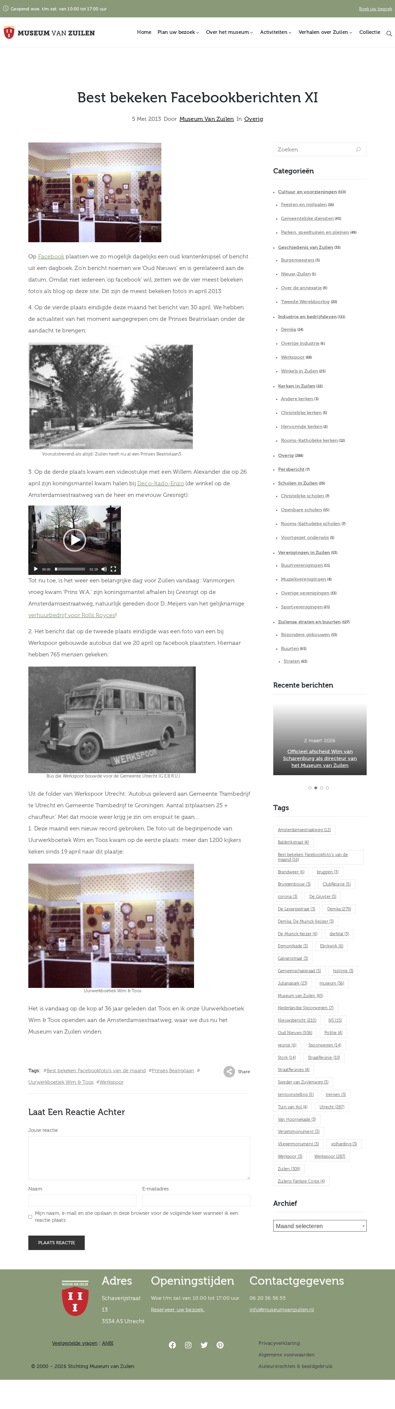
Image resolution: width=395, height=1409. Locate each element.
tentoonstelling (296, 1095)
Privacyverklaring (279, 1343)
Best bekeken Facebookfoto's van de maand (96, 1070)
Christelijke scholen (302, 496)
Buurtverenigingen (302, 565)
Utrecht (332, 1107)
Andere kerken (297, 398)
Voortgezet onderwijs (305, 537)
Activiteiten (273, 32)
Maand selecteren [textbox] (299, 1226)
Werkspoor (111, 1082)
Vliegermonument (298, 1144)
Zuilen (289, 1169)
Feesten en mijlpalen (304, 204)
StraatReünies (293, 1070)
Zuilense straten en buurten (309, 622)
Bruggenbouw (294, 884)
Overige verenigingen (305, 593)
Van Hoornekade (297, 1119)
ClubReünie (337, 884)
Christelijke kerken (301, 412)
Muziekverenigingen (303, 579)
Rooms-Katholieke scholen (311, 523)
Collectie (369, 32)
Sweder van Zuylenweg (303, 1082)
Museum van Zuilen (207, 119)
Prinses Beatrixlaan (173, 1070)
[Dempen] (104, 569)
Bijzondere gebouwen (305, 634)
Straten (292, 661)
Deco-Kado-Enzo (160, 483)
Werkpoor (290, 1156)
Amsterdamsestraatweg (304, 830)
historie (343, 971)
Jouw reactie (43, 1130)
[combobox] (320, 1226)
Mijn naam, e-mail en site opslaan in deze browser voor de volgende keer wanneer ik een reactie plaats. (136, 1216)
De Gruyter (322, 897)
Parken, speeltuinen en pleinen (315, 232)
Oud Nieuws (295, 1033)
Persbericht (291, 469)
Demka (288, 329)
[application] (74, 540)
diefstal (339, 934)
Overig (253, 119)
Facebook (51, 256)
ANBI (108, 1343)
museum (332, 983)
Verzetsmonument (299, 1132)
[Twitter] (204, 1345)
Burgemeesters (298, 260)
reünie (287, 1045)
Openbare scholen (301, 509)
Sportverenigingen (302, 607)
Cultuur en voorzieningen (307, 192)
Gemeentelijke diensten (307, 218)
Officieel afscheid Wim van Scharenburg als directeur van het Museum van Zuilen (320, 759)
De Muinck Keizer (298, 934)
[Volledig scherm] (113, 569)
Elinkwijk (332, 946)
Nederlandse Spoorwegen (305, 1008)
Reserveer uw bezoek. (178, 1310)
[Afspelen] (36, 569)
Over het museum (227, 32)
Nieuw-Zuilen (296, 274)
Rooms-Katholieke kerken (309, 440)
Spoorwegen (325, 1045)
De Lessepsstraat (296, 909)
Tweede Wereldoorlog (305, 301)
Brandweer (291, 872)
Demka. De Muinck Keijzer (306, 921)
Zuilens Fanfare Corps (301, 1181)
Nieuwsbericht (297, 1020)
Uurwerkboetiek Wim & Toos (60, 1082)
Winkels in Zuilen (299, 371)
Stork (287, 1058)
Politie (333, 1033)
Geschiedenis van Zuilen (305, 247)
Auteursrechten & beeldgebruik (296, 1366)
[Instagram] (188, 1345)
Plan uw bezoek (176, 32)
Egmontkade (293, 946)
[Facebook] (172, 1345)
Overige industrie (300, 343)
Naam (35, 1189)
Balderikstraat (293, 842)
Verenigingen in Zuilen (304, 552)
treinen (336, 1095)
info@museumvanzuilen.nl (282, 1310)
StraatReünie (324, 1058)
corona (287, 897)
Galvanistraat (293, 958)
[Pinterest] (220, 1345)
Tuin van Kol (292, 1107)
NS (335, 1020)
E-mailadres (155, 1189)
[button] (74, 540)
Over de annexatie (301, 287)
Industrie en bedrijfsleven (307, 316)
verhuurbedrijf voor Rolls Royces (71, 615)
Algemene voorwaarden (287, 1355)
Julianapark (292, 983)
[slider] (70, 569)
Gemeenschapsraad (299, 971)
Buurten (290, 648)
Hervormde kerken (301, 426)
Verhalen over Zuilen (323, 32)
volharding (344, 1144)
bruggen (328, 872)
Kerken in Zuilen (296, 386)
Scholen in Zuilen (298, 483)
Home (144, 32)
